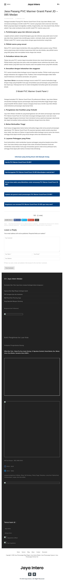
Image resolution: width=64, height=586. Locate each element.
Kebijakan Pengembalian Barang (14, 345)
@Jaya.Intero (8, 533)
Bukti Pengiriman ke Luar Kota (16, 337)
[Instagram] (29, 574)
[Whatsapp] (34, 574)
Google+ (31, 220)
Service (23, 552)
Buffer (37, 220)
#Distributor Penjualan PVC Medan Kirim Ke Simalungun (36, 225)
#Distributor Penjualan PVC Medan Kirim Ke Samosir (23, 223)
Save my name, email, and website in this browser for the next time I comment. (26, 263)
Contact (38, 552)
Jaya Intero (8, 528)
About (33, 552)
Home (18, 552)
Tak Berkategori (8, 18)
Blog (28, 552)
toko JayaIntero (12, 543)
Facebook (17, 220)
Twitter (24, 220)
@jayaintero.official (13, 537)
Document (44, 552)
